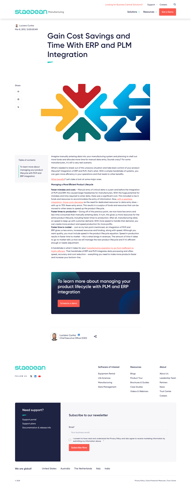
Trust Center (165, 391)
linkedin (35, 376)
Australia (65, 468)
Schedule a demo (68, 303)
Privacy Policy (115, 438)
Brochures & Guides (139, 382)
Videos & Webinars (139, 391)
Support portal (29, 419)
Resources (148, 11)
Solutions (132, 11)
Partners (163, 382)
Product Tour (136, 378)
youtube (39, 376)
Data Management (107, 387)
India (107, 468)
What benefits (57, 179)
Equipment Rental (106, 373)
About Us (164, 373)
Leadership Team (168, 378)
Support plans (29, 423)
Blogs (133, 373)
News (162, 387)
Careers (163, 4)
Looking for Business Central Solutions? (124, 4)
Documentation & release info (36, 427)
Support (151, 4)
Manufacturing (105, 382)
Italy (98, 468)
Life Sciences (104, 378)
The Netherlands (83, 468)
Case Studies (136, 387)
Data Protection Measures (156, 481)
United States (49, 468)
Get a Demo (167, 12)
